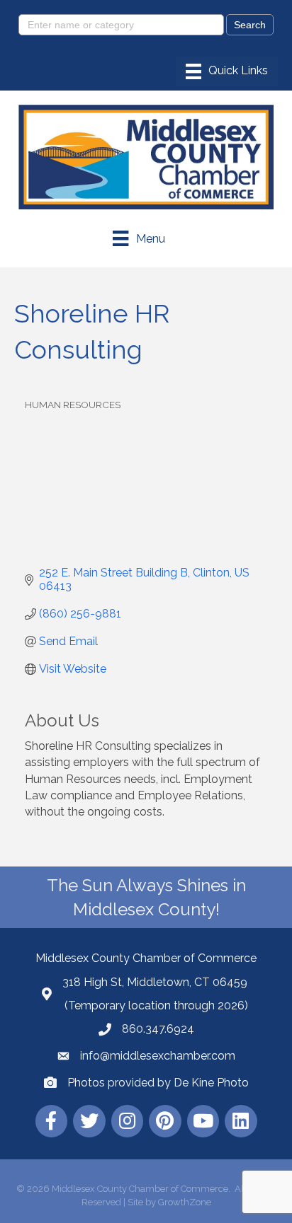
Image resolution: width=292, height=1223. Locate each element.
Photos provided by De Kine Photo (158, 1082)
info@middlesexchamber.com (157, 1055)
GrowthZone (184, 1202)
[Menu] (227, 71)
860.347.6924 (158, 1029)
